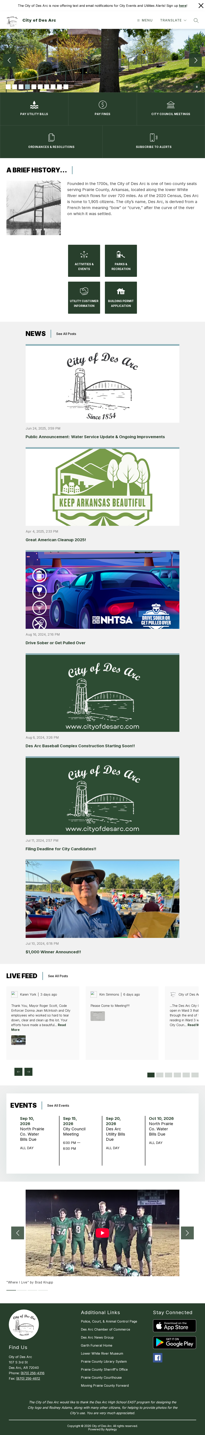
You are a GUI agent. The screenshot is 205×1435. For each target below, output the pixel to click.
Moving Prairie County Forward (105, 1385)
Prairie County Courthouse (101, 1377)
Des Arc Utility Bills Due (115, 1134)
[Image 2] (14, 86)
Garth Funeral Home (96, 1345)
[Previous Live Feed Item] (18, 1072)
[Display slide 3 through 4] (159, 1075)
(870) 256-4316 (32, 1373)
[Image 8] (53, 86)
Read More (196, 1025)
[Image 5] (33, 86)
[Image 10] (65, 86)
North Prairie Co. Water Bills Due (32, 1134)
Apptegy (111, 1429)
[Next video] (187, 1233)
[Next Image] (195, 61)
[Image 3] (21, 86)
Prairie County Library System (104, 1361)
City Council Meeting (74, 1132)
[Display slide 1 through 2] (151, 1075)
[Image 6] (40, 86)
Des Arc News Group (97, 1337)
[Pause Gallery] (197, 87)
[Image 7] (46, 86)
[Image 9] (59, 86)
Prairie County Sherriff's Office (104, 1369)
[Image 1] (8, 86)
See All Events (58, 1105)
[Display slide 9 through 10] (186, 1075)
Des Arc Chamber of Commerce (105, 1329)
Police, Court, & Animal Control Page (109, 1321)
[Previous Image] (9, 61)
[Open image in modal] (18, 1040)
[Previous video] (17, 1233)
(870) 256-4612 (28, 1378)
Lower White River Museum (102, 1353)
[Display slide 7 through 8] (177, 1075)
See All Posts (66, 334)
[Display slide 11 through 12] (195, 1075)
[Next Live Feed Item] (28, 1072)
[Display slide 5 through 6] (168, 1075)
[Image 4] (27, 86)
